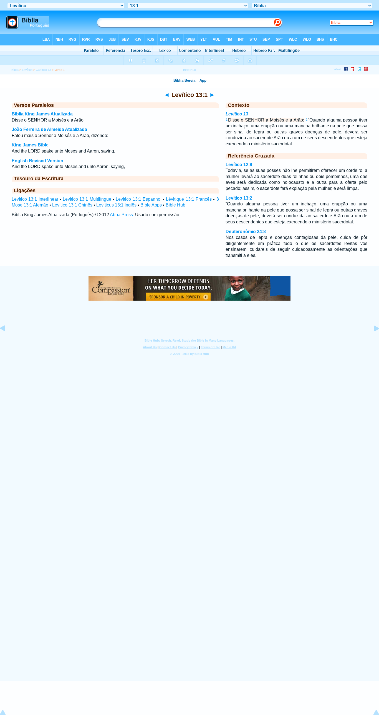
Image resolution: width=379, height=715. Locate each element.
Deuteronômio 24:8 (246, 231)
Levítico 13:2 (239, 198)
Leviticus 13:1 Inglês (116, 205)
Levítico (27, 69)
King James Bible (30, 145)
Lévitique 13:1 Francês (189, 199)
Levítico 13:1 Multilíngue (87, 199)
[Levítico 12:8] (7, 341)
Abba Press (121, 214)
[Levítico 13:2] (372, 341)
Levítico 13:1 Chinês (72, 205)
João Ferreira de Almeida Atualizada (49, 129)
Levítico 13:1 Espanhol (138, 199)
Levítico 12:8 (239, 164)
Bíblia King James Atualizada (42, 114)
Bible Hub (175, 205)
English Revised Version (37, 160)
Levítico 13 (237, 114)
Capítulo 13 (43, 69)
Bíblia (15, 69)
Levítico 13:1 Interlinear (35, 199)
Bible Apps (151, 205)
